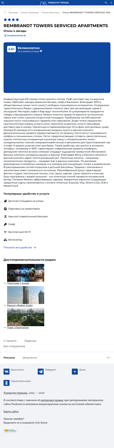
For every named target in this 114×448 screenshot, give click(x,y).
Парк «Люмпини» (18, 327)
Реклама (9, 357)
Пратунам (13, 283)
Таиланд (13, 12)
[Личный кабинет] (111, 2)
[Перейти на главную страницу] (54, 2)
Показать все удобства (18, 247)
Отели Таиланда (30, 12)
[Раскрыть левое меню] (2, 2)
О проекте (10, 340)
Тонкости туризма (6, 12)
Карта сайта (11, 411)
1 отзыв (24, 283)
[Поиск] (106, 2)
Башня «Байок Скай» (20, 305)
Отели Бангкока (50, 12)
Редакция (30, 340)
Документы (30, 357)
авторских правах (52, 400)
